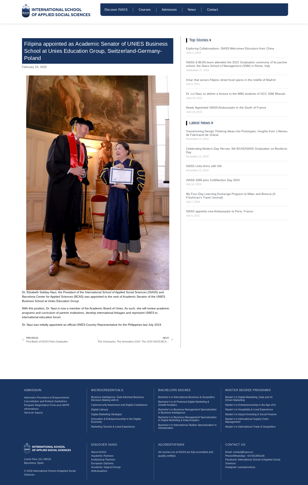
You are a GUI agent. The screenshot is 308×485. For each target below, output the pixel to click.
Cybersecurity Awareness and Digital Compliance (119, 404)
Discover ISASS (116, 9)
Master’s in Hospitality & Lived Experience (249, 409)
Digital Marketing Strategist (106, 414)
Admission (169, 9)
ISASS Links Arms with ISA (204, 166)
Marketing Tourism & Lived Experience (113, 426)
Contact (212, 9)
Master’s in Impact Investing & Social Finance (251, 414)
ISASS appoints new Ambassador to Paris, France (219, 211)
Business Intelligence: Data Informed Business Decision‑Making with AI (117, 399)
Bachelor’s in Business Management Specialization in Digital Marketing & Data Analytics (187, 419)
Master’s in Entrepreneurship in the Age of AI (250, 404)
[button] (200, 40)
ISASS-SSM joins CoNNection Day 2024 (213, 180)
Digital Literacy (99, 409)
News (192, 9)
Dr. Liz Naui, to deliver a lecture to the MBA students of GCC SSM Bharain (235, 93)
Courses (145, 9)
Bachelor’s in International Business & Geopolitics (186, 397)
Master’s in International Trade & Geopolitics (250, 426)
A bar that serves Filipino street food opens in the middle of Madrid (231, 80)
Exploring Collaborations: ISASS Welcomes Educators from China (230, 48)
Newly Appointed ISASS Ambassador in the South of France (226, 107)
